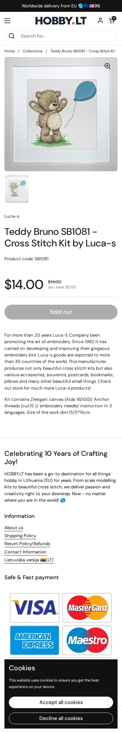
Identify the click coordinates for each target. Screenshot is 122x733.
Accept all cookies (61, 702)
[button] (112, 21)
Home (9, 51)
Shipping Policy (20, 536)
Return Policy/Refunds (27, 544)
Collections (32, 51)
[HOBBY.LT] (61, 21)
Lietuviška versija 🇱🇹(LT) (29, 560)
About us (13, 528)
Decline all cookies (61, 718)
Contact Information (25, 552)
